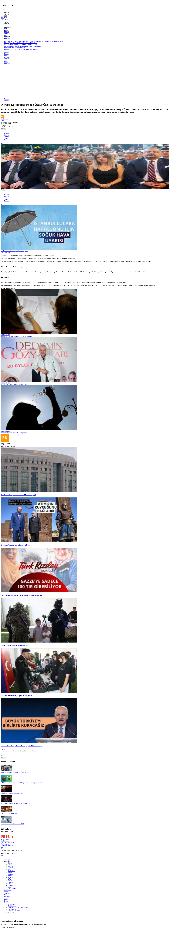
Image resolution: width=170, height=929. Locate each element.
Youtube (22, 47)
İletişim (6, 901)
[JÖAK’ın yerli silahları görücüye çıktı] (39, 642)
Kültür (6, 36)
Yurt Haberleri (37, 46)
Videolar (16, 46)
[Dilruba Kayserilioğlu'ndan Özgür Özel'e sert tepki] (85, 188)
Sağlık (26, 44)
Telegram (6, 136)
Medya (6, 44)
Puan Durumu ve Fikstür (8, 842)
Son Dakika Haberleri (56, 41)
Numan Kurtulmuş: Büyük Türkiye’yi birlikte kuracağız (21, 746)
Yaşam (30, 46)
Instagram (17, 47)
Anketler (6, 898)
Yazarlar (6, 893)
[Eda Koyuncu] (5, 441)
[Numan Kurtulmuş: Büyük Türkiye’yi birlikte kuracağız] (39, 742)
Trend (26, 46)
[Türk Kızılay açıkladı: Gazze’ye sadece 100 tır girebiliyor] (39, 592)
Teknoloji (22, 46)
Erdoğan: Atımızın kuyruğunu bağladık (15, 545)
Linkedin (6, 133)
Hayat (25, 43)
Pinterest (6, 135)
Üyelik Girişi (33, 49)
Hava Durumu (8, 41)
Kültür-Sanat (33, 43)
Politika (6, 28)
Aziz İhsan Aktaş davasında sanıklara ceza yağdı (18, 495)
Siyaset (35, 44)
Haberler (6, 99)
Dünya (6, 30)
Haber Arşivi (4, 847)
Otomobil (7, 33)
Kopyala (6, 140)
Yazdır (6, 138)
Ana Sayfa (7, 859)
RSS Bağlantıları (25, 49)
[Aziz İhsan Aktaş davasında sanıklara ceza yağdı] (39, 491)
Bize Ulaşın (17, 49)
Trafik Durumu (17, 41)
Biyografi (7, 896)
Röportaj (21, 44)
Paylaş (3, 128)
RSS (2, 849)
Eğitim (10, 43)
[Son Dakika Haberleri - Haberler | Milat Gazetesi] (14, 4)
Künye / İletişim (8, 49)
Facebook (7, 47)
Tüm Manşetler (46, 41)
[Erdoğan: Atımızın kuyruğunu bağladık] (39, 541)
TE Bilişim (13, 853)
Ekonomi (6, 32)
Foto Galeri (7, 890)
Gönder (3, 757)
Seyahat (30, 44)
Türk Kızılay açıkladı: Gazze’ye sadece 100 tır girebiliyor (21, 595)
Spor (5, 35)
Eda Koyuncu (4, 445)
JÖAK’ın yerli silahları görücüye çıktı (14, 645)
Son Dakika (7, 46)
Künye (6, 899)
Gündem (6, 27)
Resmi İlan (7, 38)
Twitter (12, 47)
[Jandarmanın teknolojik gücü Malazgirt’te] (39, 692)
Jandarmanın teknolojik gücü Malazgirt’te (16, 696)
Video (6, 891)
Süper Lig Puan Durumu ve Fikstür (31, 41)
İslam (28, 43)
